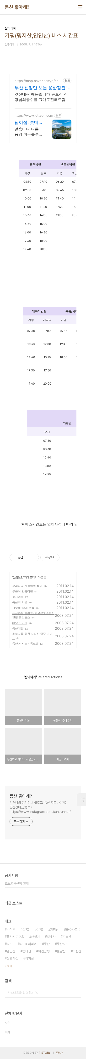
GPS (39, 930)
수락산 (11, 930)
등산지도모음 (15, 937)
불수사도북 (73, 930)
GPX (25, 930)
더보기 (8, 966)
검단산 (11, 951)
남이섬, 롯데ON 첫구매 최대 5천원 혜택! (28, 122)
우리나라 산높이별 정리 (27, 586)
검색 (76, 992)
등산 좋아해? (17, 7)
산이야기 (18, 577)
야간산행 (44, 951)
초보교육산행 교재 (17, 883)
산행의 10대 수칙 (23, 608)
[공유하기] (28, 557)
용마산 (26, 951)
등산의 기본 (19, 602)
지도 (9, 944)
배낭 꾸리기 (19, 623)
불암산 (61, 951)
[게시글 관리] (34, 557)
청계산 (51, 937)
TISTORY (44, 1052)
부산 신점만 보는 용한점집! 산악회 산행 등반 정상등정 (41, 88)
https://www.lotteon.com (34, 115)
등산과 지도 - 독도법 (25, 643)
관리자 (59, 1052)
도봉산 (67, 937)
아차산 (29, 958)
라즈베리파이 (28, 944)
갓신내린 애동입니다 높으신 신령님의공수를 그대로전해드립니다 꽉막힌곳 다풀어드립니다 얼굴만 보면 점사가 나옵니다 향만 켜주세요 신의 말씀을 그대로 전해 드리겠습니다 (42, 97)
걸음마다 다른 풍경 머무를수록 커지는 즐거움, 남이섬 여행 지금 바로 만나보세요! (29, 132)
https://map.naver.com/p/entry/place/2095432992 (38, 81)
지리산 (54, 930)
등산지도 (62, 944)
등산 (47, 944)
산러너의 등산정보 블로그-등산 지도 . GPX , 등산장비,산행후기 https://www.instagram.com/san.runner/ (40, 807)
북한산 (77, 951)
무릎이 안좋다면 (22, 591)
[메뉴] (80, 7)
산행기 (35, 937)
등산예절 (18, 597)
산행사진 (12, 958)
